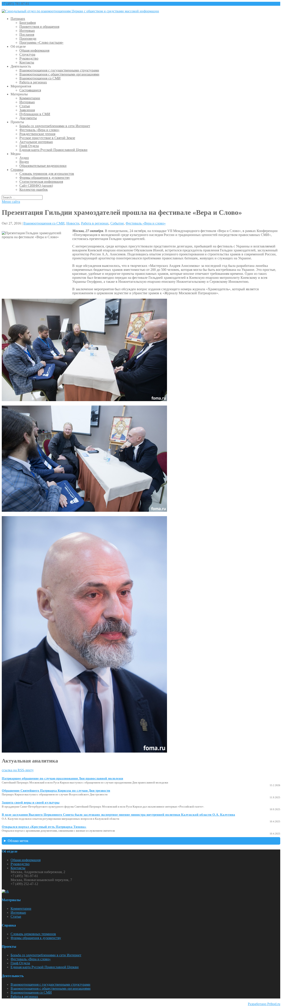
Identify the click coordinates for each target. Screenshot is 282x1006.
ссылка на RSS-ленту (18, 770)
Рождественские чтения (37, 134)
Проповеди (27, 38)
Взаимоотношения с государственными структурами (59, 70)
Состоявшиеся (30, 90)
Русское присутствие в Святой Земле (47, 138)
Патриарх (18, 19)
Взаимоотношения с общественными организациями (59, 74)
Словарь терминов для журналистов (46, 174)
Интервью (27, 30)
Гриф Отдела (29, 146)
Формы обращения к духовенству (44, 177)
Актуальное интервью (36, 142)
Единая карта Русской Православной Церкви (53, 150)
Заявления (27, 110)
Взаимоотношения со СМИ (40, 78)
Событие (117, 223)
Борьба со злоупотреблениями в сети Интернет (54, 126)
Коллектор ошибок (33, 189)
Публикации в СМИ (34, 114)
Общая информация (34, 50)
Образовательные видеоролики (43, 166)
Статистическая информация (41, 181)
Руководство (28, 58)
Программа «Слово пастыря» (41, 42)
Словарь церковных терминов (33, 934)
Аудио (24, 158)
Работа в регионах (33, 82)
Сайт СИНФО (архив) (36, 185)
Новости (72, 223)
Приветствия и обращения (39, 26)
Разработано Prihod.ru (264, 1004)
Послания (26, 34)
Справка (17, 170)
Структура (27, 54)
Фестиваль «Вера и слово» (39, 130)
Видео (24, 162)
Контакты (26, 62)
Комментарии (29, 98)
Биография (27, 23)
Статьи (24, 106)
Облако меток (18, 841)
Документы (28, 118)
